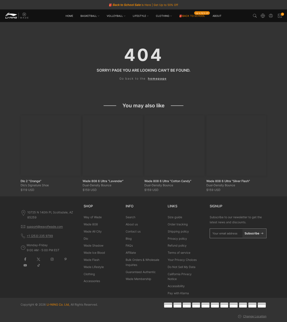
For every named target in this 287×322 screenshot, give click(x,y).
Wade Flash (91, 260)
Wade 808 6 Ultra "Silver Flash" (228, 181)
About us (132, 224)
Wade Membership (138, 279)
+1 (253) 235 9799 (40, 236)
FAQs (129, 245)
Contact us (133, 231)
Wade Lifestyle (94, 267)
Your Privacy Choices (182, 260)
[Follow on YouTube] (25, 265)
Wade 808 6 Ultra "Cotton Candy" (167, 181)
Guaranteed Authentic (141, 272)
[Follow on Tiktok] (38, 265)
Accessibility (176, 286)
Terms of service (179, 252)
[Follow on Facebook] (25, 259)
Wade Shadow (93, 245)
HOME (69, 15)
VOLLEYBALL (115, 15)
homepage (157, 78)
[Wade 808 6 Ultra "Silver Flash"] (236, 146)
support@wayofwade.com (45, 226)
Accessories (92, 281)
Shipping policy (178, 231)
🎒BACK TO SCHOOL (193, 15)
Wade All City (93, 231)
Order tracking (178, 224)
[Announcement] (143, 4)
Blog (129, 238)
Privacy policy (177, 238)
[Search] (255, 15)
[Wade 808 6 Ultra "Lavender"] (113, 146)
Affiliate (131, 252)
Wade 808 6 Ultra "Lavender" (103, 181)
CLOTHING (162, 15)
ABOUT (217, 15)
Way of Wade (93, 217)
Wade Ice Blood (94, 252)
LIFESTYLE (139, 15)
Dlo (86, 238)
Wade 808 (91, 224)
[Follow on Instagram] (52, 259)
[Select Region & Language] (263, 15)
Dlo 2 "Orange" (31, 181)
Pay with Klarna (178, 293)
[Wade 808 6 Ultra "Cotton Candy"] (174, 146)
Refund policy (177, 245)
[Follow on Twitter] (38, 259)
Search (130, 217)
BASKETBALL (88, 15)
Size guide (175, 217)
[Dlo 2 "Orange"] (51, 146)
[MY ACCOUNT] (271, 15)
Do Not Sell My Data (181, 267)
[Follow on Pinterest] (65, 259)
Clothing (89, 274)
